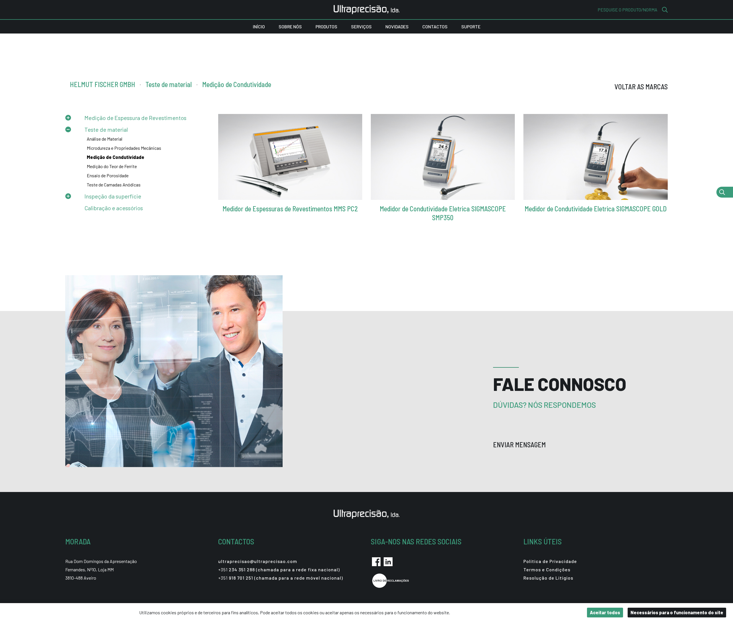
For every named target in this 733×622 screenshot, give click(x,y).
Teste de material (106, 129)
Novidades (397, 26)
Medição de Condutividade (115, 157)
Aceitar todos (605, 612)
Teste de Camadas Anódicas (114, 184)
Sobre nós (290, 26)
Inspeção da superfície (112, 196)
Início (259, 26)
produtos (326, 26)
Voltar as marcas (641, 86)
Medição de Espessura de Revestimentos (135, 117)
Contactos (435, 26)
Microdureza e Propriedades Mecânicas (124, 148)
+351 (279, 569)
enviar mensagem (520, 444)
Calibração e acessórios (113, 207)
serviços (361, 26)
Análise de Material (104, 138)
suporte (470, 26)
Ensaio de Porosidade (108, 175)
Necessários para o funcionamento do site (676, 612)
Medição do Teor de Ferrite (112, 166)
